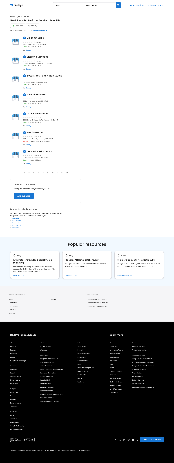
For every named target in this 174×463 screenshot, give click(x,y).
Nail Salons (16, 225)
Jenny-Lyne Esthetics (39, 151)
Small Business (45, 346)
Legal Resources (116, 389)
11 (57, 172)
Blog (111, 364)
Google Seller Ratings (18, 361)
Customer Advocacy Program (143, 387)
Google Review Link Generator (143, 366)
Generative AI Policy (68, 451)
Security (40, 451)
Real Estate (82, 375)
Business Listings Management (51, 394)
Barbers (15, 227)
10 (53, 172)
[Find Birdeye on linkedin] (124, 439)
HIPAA (52, 451)
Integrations (14, 422)
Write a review (137, 5)
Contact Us (114, 393)
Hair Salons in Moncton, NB (97, 299)
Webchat (13, 369)
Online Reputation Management (51, 369)
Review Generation (47, 366)
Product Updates (116, 371)
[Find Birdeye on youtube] (133, 439)
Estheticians (17, 223)
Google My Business (47, 387)
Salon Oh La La (35, 37)
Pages (12, 357)
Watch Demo (115, 354)
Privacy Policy (31, 451)
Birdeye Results (115, 385)
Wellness (81, 382)
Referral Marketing (46, 376)
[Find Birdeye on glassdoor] (137, 439)
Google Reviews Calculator (142, 359)
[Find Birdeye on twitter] (120, 439)
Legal (79, 364)
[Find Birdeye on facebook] (116, 439)
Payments (14, 384)
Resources (114, 361)
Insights (13, 399)
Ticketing (13, 407)
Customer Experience (47, 398)
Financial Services (84, 354)
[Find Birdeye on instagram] (128, 439)
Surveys (13, 396)
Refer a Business (138, 384)
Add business (23, 196)
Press (112, 368)
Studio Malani (35, 132)
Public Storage (83, 371)
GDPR (47, 451)
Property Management (86, 368)
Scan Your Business (139, 369)
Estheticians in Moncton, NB (97, 303)
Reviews (13, 350)
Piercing (15, 218)
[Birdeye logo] (17, 5)
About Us (113, 346)
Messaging (14, 392)
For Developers (137, 376)
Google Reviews (45, 384)
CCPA (58, 451)
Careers (113, 375)
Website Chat (45, 380)
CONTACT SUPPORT (152, 439)
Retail (80, 378)
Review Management (47, 362)
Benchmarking (15, 403)
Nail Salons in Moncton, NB (97, 306)
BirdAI (12, 415)
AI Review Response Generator (143, 362)
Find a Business (137, 373)
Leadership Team (116, 350)
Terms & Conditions (17, 451)
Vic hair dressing (36, 94)
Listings (13, 346)
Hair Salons (16, 220)
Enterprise (43, 350)
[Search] (118, 5)
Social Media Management (49, 401)
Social (12, 373)
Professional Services (139, 350)
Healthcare (82, 357)
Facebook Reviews (46, 391)
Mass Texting (15, 380)
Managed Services (138, 346)
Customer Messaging (48, 373)
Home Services (83, 361)
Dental (80, 350)
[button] (19, 172)
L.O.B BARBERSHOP (37, 113)
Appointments (15, 376)
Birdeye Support (138, 380)
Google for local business (49, 359)
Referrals (13, 354)
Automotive (82, 346)
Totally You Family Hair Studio (44, 75)
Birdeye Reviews (116, 382)
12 (62, 172)
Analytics (13, 419)
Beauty (28, 50)
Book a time (114, 357)
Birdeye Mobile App (17, 429)
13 (67, 172)
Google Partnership (17, 426)
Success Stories (115, 378)
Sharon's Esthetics (37, 56)
